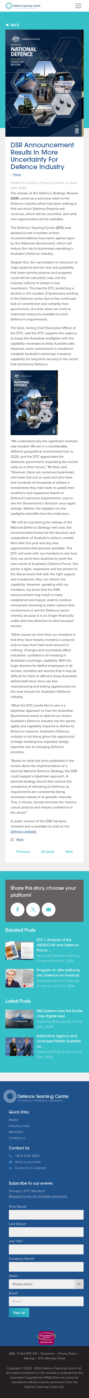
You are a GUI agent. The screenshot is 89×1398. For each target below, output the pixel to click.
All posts (47, 851)
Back (15, 24)
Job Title (15, 1241)
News (20, 840)
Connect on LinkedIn (30, 1167)
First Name (17, 1206)
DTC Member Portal (51, 1358)
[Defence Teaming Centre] (22, 5)
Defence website (23, 831)
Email (13, 1293)
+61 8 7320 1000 (27, 1155)
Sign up (19, 1312)
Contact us (17, 1137)
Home (17, 174)
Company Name (21, 1258)
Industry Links (19, 1125)
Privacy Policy (67, 1353)
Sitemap (29, 1358)
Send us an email (28, 1161)
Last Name (17, 1223)
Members (16, 1131)
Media (13, 1119)
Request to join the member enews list (38, 1196)
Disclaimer (48, 1353)
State (13, 1275)
